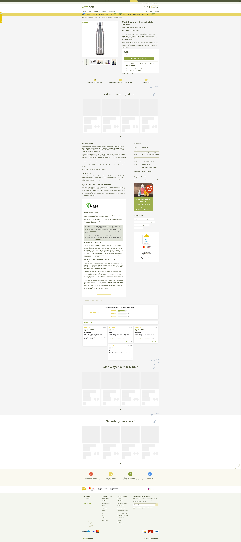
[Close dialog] (133, 255)
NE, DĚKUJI (120, 277)
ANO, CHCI (120, 272)
